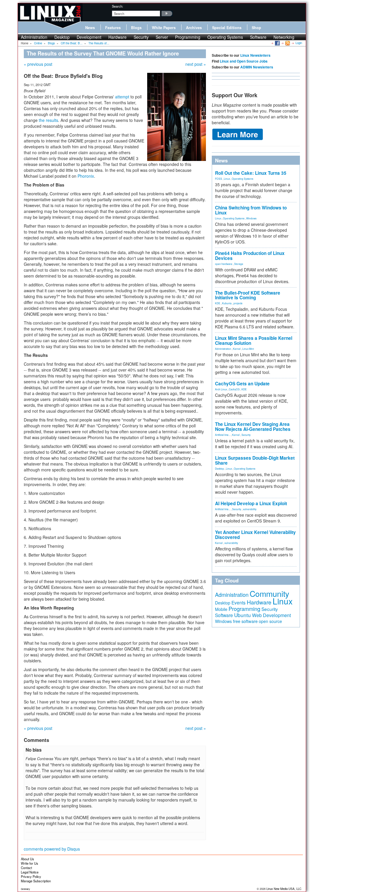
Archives (194, 27)
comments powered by (52, 849)
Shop (256, 27)
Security (141, 37)
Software (258, 37)
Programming (187, 37)
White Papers (164, 27)
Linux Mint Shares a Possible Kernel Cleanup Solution (253, 340)
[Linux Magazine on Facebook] (277, 43)
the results (48, 120)
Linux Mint (248, 348)
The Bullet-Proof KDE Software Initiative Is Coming (247, 295)
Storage (238, 264)
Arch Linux (221, 389)
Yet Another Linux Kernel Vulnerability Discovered (255, 534)
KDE (217, 303)
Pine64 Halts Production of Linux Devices (250, 255)
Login (299, 43)
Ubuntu (242, 615)
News (90, 27)
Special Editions (226, 27)
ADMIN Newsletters (256, 67)
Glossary (25, 889)
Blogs (136, 27)
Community (269, 593)
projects (238, 303)
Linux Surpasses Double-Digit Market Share (255, 460)
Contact (26, 867)
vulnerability (249, 509)
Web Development (271, 615)
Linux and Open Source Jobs (244, 61)
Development (89, 37)
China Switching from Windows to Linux (251, 210)
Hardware (117, 37)
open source (270, 621)
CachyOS (234, 389)
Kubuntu (227, 303)
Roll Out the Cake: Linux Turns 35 (250, 173)
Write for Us (29, 863)
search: (117, 6)
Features (113, 27)
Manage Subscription (36, 880)
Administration (34, 37)
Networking (283, 37)
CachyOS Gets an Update (242, 383)
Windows (251, 218)
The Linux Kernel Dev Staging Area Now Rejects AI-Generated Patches (253, 426)
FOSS (218, 178)
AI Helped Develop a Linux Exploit (251, 503)
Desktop (62, 37)
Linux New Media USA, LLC (283, 889)
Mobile (221, 609)
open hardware (223, 264)
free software (245, 621)
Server (162, 37)
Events (238, 602)
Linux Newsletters (255, 55)
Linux (227, 178)
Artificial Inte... (222, 434)
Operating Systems (225, 37)
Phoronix (86, 176)
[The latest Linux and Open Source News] (287, 43)
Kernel (237, 348)
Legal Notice (29, 872)
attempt (122, 97)
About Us (27, 858)
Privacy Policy (31, 876)
